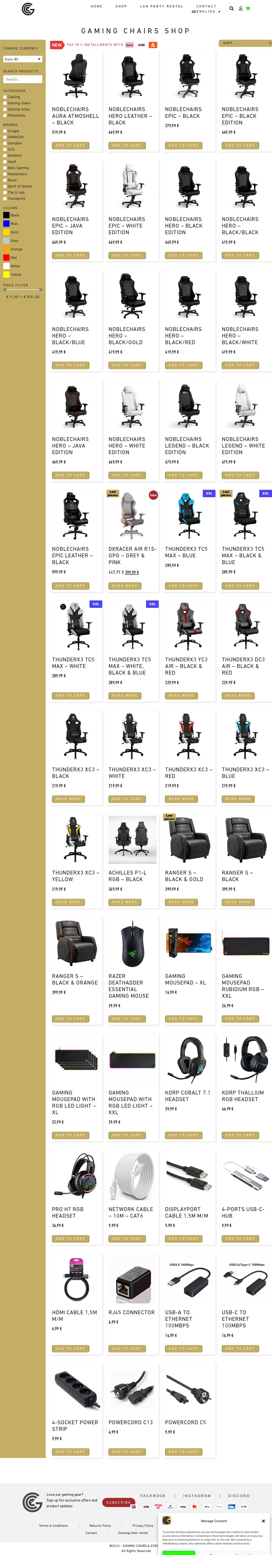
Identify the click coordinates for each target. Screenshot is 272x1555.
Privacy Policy (222, 1549)
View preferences (249, 1540)
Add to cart (71, 145)
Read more (125, 586)
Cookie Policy (203, 1549)
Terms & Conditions (53, 1526)
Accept (178, 1540)
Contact (207, 6)
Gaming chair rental (133, 1533)
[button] (263, 1505)
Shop (121, 6)
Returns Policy (100, 1526)
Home (97, 6)
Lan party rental (162, 6)
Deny (214, 1540)
